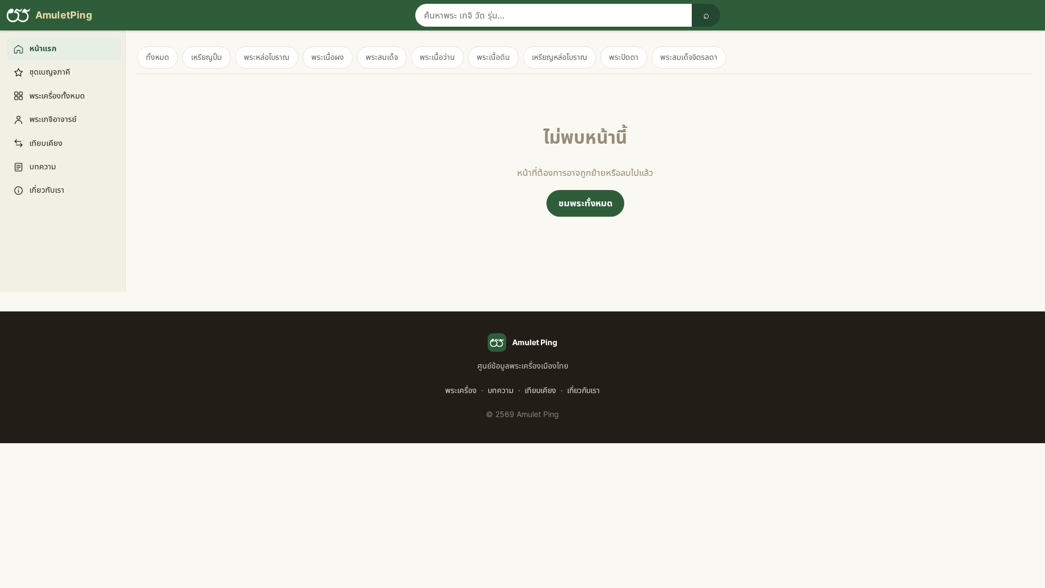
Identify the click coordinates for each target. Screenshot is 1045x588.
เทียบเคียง (540, 390)
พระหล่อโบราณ (267, 57)
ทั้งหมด (157, 57)
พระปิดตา (623, 57)
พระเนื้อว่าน (437, 57)
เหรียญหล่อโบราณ (559, 57)
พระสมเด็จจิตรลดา (688, 57)
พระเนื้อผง (327, 57)
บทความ (501, 390)
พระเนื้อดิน (493, 57)
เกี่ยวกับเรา (583, 390)
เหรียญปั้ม (206, 57)
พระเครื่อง (461, 390)
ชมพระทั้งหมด (585, 203)
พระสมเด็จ (382, 57)
